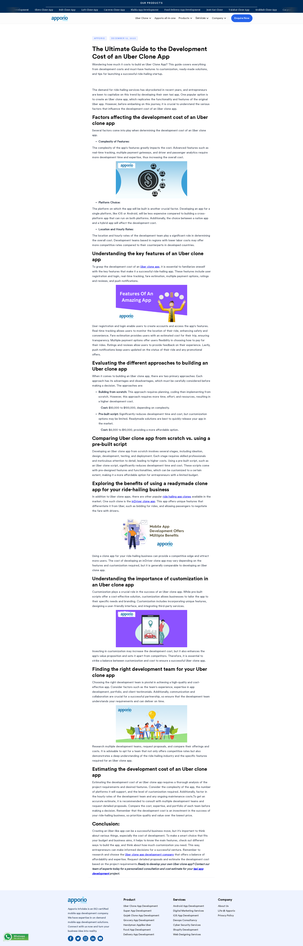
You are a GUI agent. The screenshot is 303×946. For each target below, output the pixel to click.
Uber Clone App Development (140, 906)
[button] (143, 18)
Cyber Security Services (187, 925)
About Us (223, 906)
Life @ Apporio (226, 911)
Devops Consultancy (185, 920)
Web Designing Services (187, 934)
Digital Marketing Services (188, 911)
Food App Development (137, 929)
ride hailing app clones (177, 496)
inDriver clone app (143, 501)
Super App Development (137, 911)
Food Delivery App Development (199, 10)
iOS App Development (186, 915)
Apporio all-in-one (164, 18)
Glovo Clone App (61, 10)
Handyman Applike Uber (137, 925)
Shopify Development (185, 929)
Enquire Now (241, 18)
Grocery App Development (138, 920)
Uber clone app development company (149, 854)
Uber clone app (149, 266)
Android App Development (188, 906)
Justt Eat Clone (231, 10)
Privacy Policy (226, 915)
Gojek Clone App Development (141, 915)
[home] (60, 18)
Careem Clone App (131, 10)
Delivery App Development (31, 10)
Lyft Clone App (106, 10)
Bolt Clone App (84, 10)
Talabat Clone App (256, 10)
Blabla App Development (161, 10)
